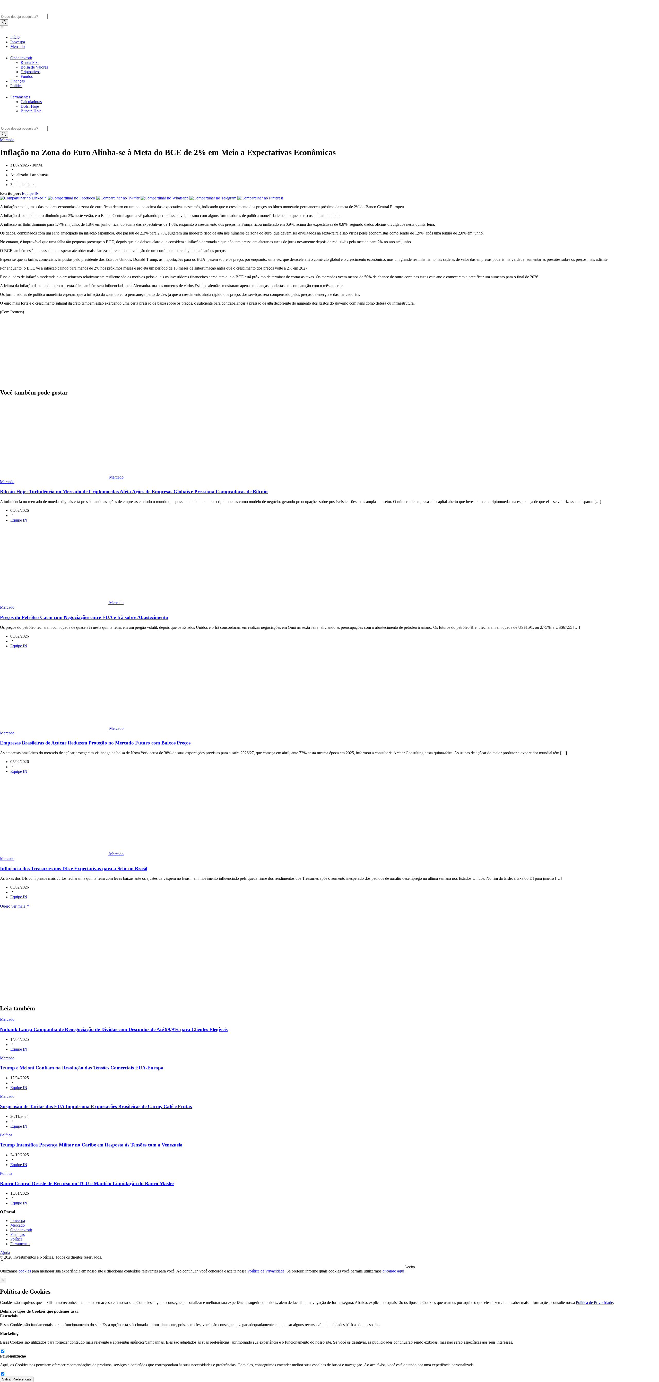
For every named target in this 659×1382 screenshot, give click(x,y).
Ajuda (5, 1252)
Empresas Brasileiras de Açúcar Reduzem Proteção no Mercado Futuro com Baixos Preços (95, 743)
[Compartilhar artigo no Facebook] (72, 198)
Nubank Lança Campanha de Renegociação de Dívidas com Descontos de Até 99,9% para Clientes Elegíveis (114, 1029)
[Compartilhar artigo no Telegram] (213, 198)
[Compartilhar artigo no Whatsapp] (165, 198)
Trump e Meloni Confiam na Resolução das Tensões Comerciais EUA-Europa (81, 1067)
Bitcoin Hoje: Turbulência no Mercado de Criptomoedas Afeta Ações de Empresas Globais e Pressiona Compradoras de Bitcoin (134, 491)
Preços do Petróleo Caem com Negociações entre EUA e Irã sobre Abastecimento (84, 617)
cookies (25, 1271)
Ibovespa (17, 42)
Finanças (17, 81)
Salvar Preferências (16, 1379)
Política (16, 85)
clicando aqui (393, 1271)
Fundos (27, 76)
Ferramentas (20, 97)
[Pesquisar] (4, 22)
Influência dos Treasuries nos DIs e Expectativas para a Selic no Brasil (73, 868)
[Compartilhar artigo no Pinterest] (260, 198)
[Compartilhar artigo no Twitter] (118, 198)
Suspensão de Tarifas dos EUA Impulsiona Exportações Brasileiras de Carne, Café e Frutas (96, 1106)
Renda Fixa (30, 62)
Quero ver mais (13, 906)
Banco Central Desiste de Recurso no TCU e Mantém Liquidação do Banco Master (87, 1183)
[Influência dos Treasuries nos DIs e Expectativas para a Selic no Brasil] (54, 854)
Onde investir (21, 58)
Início (15, 37)
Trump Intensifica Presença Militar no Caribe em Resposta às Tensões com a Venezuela (91, 1145)
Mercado (17, 46)
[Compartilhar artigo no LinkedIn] (24, 198)
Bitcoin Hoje (31, 111)
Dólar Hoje (30, 106)
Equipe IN (30, 193)
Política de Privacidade (265, 1271)
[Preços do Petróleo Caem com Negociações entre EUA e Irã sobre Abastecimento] (54, 602)
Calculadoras (31, 101)
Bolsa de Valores (34, 67)
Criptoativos (30, 72)
